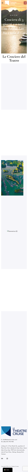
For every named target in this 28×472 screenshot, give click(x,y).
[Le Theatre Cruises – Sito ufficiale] (10, 3)
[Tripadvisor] (2, 458)
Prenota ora (25, 2)
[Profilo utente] (7, 458)
